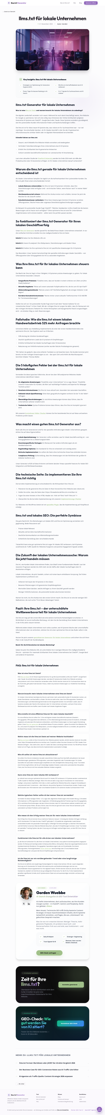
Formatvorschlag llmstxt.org (65, 1101)
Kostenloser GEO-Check (70, 1023)
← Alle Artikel (20, 1084)
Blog (80, 3)
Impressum (82, 1097)
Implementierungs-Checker (71, 499)
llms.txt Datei (31, 110)
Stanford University (45, 158)
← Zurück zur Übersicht (9, 11)
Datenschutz (82, 1101)
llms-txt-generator (32, 724)
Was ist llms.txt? (65, 3)
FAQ (74, 3)
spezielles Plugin (53, 505)
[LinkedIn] (29, 904)
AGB (80, 1099)
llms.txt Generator (27, 231)
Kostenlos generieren (71, 985)
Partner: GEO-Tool (76, 1110)
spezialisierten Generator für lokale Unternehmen (52, 637)
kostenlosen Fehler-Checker (35, 413)
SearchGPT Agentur (90, 1110)
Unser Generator (46, 848)
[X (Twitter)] (24, 904)
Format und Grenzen (63, 1099)
